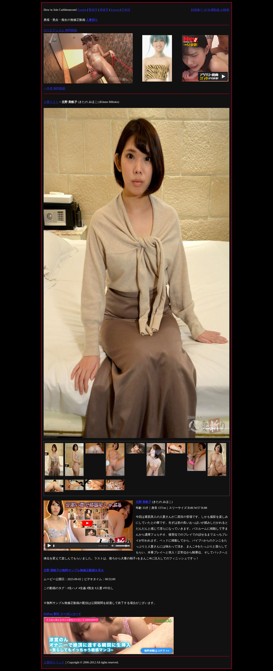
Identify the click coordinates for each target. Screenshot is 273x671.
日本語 (125, 9)
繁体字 (93, 9)
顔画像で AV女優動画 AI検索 (210, 9)
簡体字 (104, 9)
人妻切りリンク (54, 662)
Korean (114, 9)
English (82, 9)
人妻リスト (51, 101)
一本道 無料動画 (54, 88)
